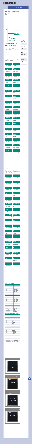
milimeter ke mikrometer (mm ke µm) (23, 52)
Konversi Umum (9, 11)
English (17, 439)
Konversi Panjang (14, 11)
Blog (14, 7)
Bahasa (15, 439)
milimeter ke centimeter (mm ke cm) (23, 54)
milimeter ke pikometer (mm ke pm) (23, 44)
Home (6, 11)
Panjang (7, 29)
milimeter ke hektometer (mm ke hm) (23, 65)
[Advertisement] (12, 21)
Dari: (8, 29)
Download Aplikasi (19, 7)
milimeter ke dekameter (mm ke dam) (23, 62)
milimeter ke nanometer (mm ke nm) (23, 49)
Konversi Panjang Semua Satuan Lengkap (23, 41)
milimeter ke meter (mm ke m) (22, 60)
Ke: (14, 29)
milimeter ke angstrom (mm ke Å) (23, 47)
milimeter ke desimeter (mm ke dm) (23, 57)
